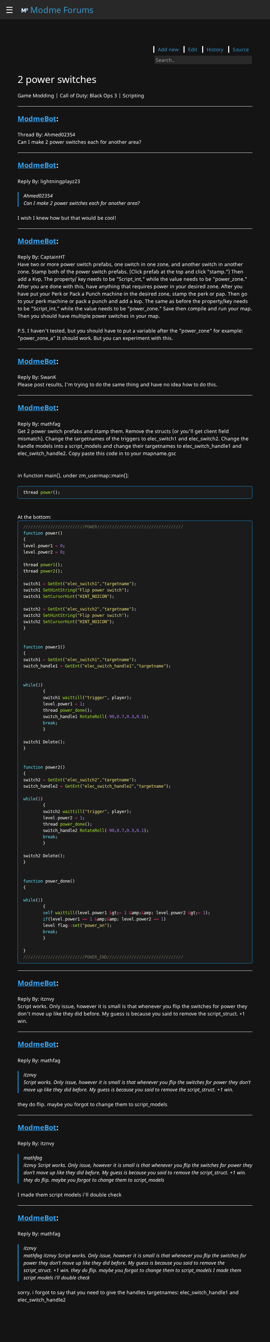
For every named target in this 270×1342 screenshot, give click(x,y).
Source (241, 49)
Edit (192, 49)
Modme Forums (61, 9)
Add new (168, 49)
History (215, 49)
